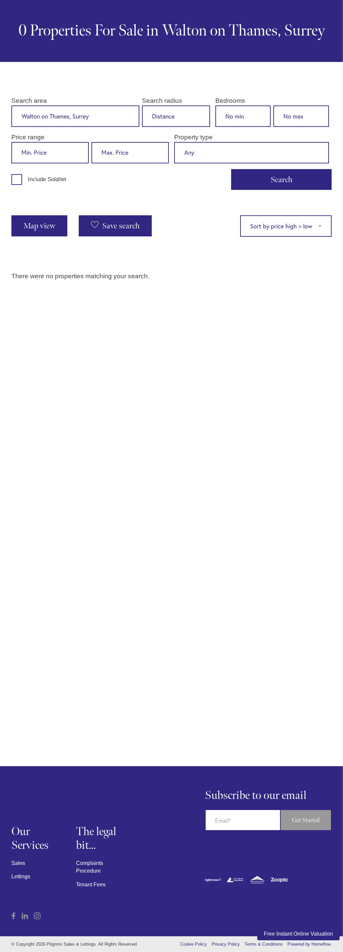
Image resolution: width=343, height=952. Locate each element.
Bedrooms (230, 100)
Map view (39, 226)
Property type (193, 137)
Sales (18, 863)
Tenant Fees (91, 884)
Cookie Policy (193, 944)
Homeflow (321, 944)
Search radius (162, 100)
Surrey (304, 31)
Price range (28, 137)
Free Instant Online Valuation (298, 934)
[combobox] (75, 116)
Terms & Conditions (264, 944)
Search (281, 180)
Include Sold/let (47, 179)
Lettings (20, 876)
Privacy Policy (226, 944)
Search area (29, 100)
